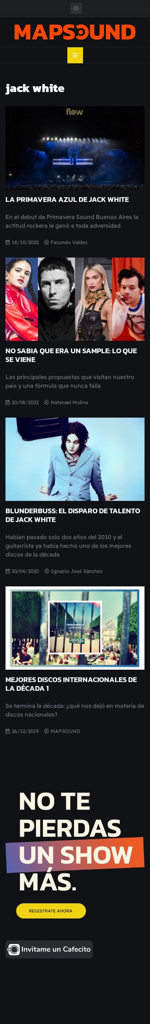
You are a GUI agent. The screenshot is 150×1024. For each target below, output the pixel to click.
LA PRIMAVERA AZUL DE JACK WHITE (67, 199)
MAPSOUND (65, 731)
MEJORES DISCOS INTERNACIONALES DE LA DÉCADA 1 (71, 684)
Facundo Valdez (69, 242)
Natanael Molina (69, 402)
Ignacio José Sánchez (77, 571)
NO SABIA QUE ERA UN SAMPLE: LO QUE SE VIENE (71, 355)
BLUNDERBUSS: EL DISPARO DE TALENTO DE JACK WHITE (72, 515)
